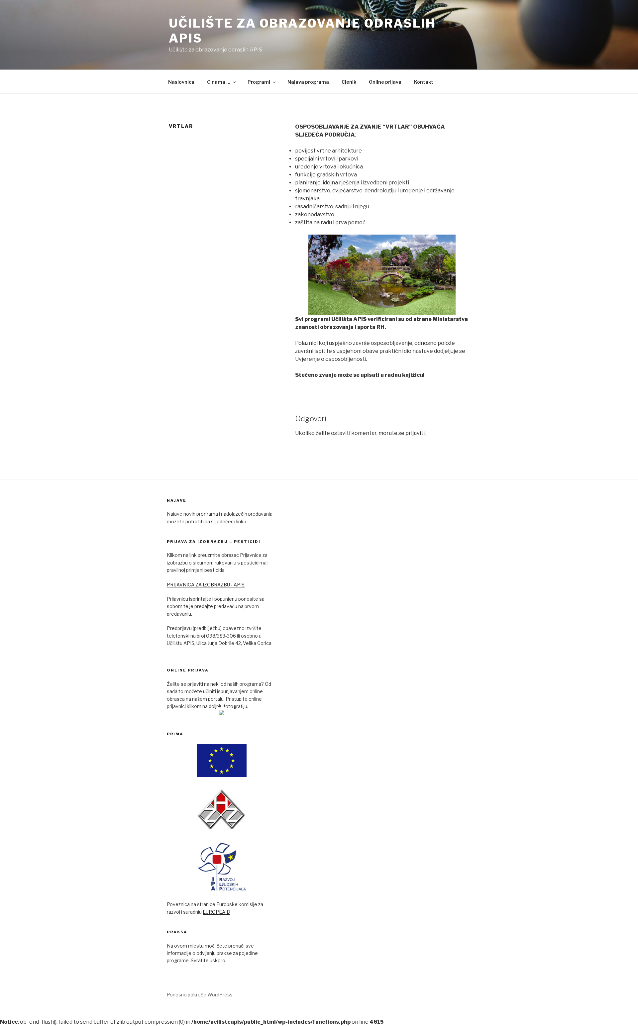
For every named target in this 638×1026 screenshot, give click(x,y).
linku (241, 521)
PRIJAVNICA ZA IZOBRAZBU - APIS (206, 584)
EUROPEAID (216, 912)
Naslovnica (181, 82)
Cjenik (349, 82)
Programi (259, 82)
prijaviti (415, 433)
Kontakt (423, 82)
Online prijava (385, 82)
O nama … (218, 82)
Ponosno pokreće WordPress (200, 994)
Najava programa (308, 82)
